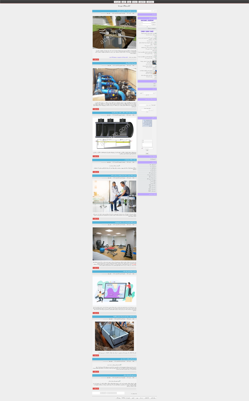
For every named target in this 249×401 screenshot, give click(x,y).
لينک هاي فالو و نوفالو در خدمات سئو (128, 358)
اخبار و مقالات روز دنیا (124, 6)
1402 (154, 85)
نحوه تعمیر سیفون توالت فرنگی (146, 76)
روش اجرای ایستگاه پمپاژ (131, 63)
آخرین (152, 31)
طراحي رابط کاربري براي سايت (129, 271)
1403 (154, 83)
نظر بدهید (108, 13)
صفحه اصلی (150, 1)
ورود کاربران (150, 20)
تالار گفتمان (142, 1)
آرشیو (124, 1)
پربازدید (147, 31)
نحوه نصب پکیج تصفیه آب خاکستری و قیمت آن (126, 10)
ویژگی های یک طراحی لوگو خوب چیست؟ (145, 53)
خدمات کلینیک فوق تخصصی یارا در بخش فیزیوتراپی (125, 222)
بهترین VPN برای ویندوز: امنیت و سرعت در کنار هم (145, 39)
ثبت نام (134, 1)
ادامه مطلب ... (95, 59)
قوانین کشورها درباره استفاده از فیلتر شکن (145, 44)
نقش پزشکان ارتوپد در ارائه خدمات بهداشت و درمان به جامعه (123, 175)
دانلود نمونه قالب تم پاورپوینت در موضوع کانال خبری (118, 57)
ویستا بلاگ (118, 397)
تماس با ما (117, 1)
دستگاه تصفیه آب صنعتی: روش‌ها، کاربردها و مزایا (146, 63)
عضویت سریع (144, 20)
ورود (129, 1)
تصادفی (142, 31)
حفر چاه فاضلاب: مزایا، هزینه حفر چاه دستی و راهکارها (124, 316)
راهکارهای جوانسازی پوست (147, 67)
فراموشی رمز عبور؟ (151, 28)
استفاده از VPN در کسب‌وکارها (146, 48)
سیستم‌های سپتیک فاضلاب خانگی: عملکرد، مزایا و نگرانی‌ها (124, 112)
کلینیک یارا (134, 264)
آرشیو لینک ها (153, 159)
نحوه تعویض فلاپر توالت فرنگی (130, 375)
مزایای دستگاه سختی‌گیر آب (130, 159)
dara (133, 13)
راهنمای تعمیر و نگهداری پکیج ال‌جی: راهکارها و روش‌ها (146, 72)
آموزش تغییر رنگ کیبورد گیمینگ (146, 34)
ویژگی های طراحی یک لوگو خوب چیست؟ (145, 57)
